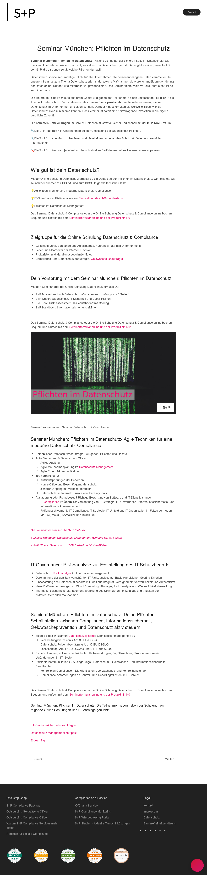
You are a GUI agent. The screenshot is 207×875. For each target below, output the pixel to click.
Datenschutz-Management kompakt (54, 732)
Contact (192, 12)
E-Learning (38, 740)
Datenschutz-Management (96, 467)
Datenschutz (151, 817)
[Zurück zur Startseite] (21, 12)
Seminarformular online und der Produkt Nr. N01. (100, 217)
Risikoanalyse (62, 573)
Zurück (38, 759)
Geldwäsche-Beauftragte (107, 258)
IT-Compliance (49, 502)
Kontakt (148, 805)
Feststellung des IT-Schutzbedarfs (101, 198)
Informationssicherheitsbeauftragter (53, 725)
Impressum (150, 811)
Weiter (169, 759)
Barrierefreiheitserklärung (159, 823)
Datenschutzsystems (81, 635)
